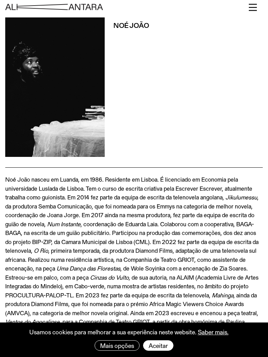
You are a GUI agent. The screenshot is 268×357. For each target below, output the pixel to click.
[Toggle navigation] (253, 7)
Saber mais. (213, 332)
